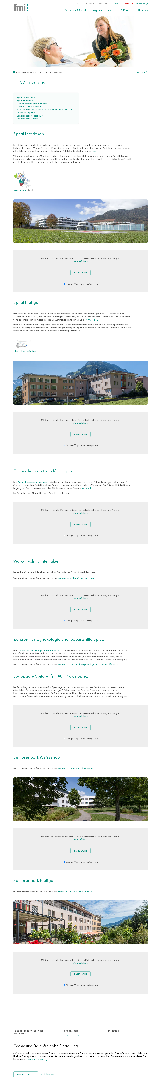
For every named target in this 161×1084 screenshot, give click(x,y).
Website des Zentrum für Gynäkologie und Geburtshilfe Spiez (88, 664)
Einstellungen (47, 1074)
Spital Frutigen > (25, 100)
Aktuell (78, 4)
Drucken (140, 72)
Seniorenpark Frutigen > (28, 118)
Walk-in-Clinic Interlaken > (30, 106)
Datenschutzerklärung (36, 1059)
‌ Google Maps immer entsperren (82, 283)
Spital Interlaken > (26, 97)
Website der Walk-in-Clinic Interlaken (76, 578)
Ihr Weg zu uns (55, 72)
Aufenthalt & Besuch (76, 10)
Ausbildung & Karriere (120, 10)
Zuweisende (140, 4)
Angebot (97, 10)
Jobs (100, 4)
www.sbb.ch (99, 151)
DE (106, 4)
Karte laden (80, 273)
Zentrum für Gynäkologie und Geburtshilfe (38, 650)
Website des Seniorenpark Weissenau (76, 768)
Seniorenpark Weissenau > (30, 115)
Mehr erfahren (80, 261)
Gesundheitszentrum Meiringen (33, 482)
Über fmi (143, 10)
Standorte (89, 4)
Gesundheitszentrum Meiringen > (33, 103)
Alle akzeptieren (25, 1074)
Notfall (127, 4)
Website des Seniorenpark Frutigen (75, 891)
